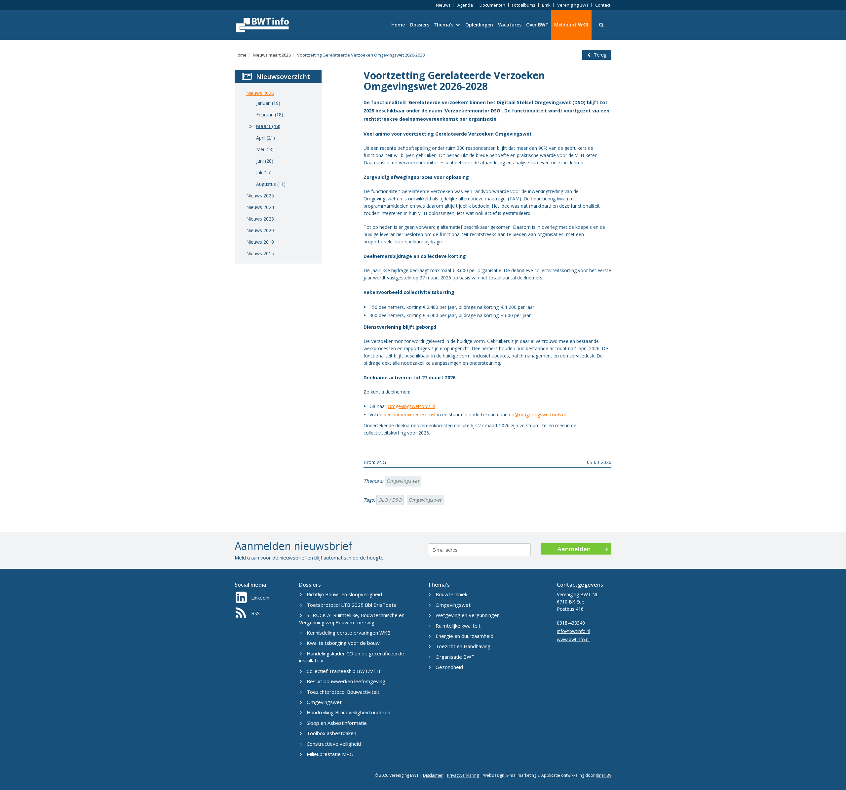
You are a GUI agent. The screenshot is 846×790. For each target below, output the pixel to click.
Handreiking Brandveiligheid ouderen (348, 712)
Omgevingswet (402, 481)
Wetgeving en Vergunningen (468, 615)
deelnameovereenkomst (410, 414)
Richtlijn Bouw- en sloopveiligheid (344, 594)
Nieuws (443, 5)
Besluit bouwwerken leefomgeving (346, 681)
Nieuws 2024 (260, 207)
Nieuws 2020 (260, 230)
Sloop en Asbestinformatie (337, 723)
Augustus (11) (271, 184)
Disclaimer (433, 775)
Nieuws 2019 (260, 242)
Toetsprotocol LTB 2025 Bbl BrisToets (351, 605)
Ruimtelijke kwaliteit (458, 625)
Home (398, 24)
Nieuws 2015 (260, 253)
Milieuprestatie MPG (330, 754)
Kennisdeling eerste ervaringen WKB (349, 632)
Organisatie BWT (455, 656)
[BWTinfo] (262, 25)
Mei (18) (265, 149)
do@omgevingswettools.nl (537, 414)
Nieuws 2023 (260, 219)
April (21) (265, 138)
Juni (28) (264, 161)
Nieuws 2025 (260, 195)
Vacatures (509, 24)
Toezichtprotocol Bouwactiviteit (343, 691)
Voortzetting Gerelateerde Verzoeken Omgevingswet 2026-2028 (361, 55)
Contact (602, 5)
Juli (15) (264, 172)
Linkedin (260, 597)
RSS (255, 613)
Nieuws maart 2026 (272, 55)
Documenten (492, 5)
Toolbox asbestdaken (331, 733)
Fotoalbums (523, 5)
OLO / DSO (390, 500)
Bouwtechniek (451, 594)
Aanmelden (574, 549)
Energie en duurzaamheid (464, 636)
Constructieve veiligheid (334, 743)
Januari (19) (268, 103)
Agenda (465, 5)
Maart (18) (268, 126)
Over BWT (537, 24)
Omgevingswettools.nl (411, 406)
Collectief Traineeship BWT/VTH (343, 671)
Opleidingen (479, 24)
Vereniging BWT (573, 5)
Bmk (546, 5)
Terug (600, 55)
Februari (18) (269, 114)
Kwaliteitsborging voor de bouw (343, 643)
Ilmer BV (603, 775)
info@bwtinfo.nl (573, 631)
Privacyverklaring (463, 775)
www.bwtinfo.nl (573, 639)
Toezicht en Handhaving (463, 646)
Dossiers (419, 24)
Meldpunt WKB (571, 24)
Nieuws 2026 (260, 93)
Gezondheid (449, 667)
